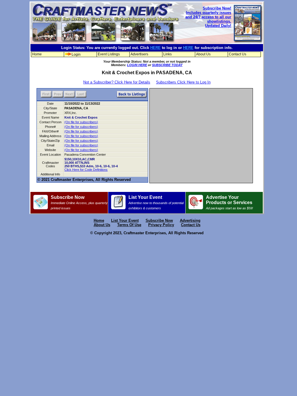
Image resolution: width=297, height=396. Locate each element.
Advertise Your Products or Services (229, 202)
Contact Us (237, 54)
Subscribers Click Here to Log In (183, 82)
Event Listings (109, 54)
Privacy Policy (161, 225)
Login (76, 54)
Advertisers (139, 54)
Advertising (190, 220)
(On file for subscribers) (81, 122)
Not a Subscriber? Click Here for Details (116, 82)
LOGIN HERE (137, 65)
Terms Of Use (129, 225)
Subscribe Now (79, 202)
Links (167, 54)
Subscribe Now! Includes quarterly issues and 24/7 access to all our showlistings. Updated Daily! (208, 17)
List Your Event (156, 202)
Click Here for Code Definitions (86, 169)
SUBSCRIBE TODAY (167, 65)
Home (37, 54)
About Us (203, 54)
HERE (155, 48)
